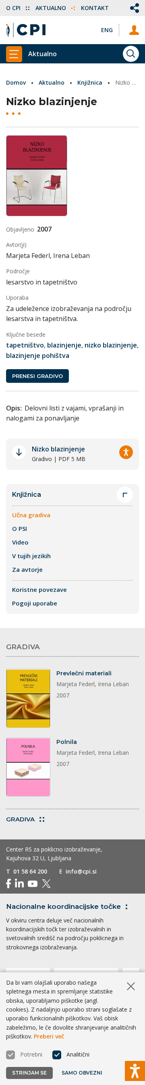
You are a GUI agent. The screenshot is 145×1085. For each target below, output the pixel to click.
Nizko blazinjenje (58, 449)
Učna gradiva (31, 515)
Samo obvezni (82, 1073)
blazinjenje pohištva (37, 355)
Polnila (66, 742)
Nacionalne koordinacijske (63, 906)
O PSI (19, 528)
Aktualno (51, 8)
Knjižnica (89, 82)
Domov (16, 82)
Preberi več (49, 1036)
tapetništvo (25, 345)
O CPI (14, 8)
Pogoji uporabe (34, 603)
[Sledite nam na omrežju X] (46, 884)
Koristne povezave (39, 589)
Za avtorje (27, 569)
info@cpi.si (81, 871)
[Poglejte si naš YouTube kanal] (32, 884)
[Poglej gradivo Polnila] (28, 767)
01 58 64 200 (30, 871)
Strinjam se (29, 1073)
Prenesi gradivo (37, 376)
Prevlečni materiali (84, 673)
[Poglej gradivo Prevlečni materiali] (28, 698)
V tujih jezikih (31, 556)
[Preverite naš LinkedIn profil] (19, 884)
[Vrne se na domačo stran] (26, 30)
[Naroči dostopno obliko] (126, 452)
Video (20, 542)
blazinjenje (64, 345)
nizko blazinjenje (111, 345)
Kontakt (95, 8)
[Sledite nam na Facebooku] (8, 884)
